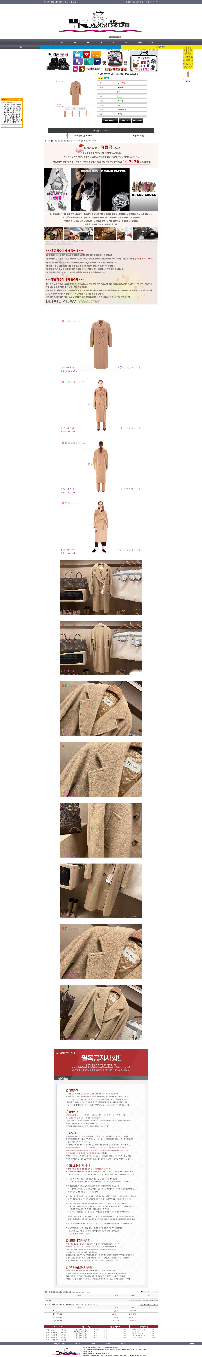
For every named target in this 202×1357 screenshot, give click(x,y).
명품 (125, 42)
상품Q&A (155, 1300)
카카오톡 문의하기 (161, 47)
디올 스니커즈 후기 (137, 1338)
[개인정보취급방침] (64, 1344)
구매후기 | (60, 2)
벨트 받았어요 (136, 1332)
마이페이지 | (148, 2)
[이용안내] (98, 1344)
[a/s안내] (112, 1344)
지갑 (62, 42)
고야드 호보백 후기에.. (139, 1336)
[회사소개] (82, 1344)
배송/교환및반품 (139, 1300)
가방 (50, 42)
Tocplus (4, 99)
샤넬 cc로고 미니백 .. (138, 1334)
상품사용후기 (148, 1300)
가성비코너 (138, 42)
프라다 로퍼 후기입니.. (139, 1330)
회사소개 (73, 2)
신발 (100, 42)
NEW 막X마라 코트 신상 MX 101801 (82, 136)
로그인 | (135, 2)
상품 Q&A (115, 1326)
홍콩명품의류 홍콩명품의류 (63, 141)
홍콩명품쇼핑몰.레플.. (81, 1330)
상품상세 (132, 1300)
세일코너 (54, 1335)
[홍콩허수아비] (101, 35)
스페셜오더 (54, 1340)
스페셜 (151, 42)
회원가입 (63, 1340)
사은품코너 (54, 1337)
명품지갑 (63, 1330)
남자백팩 (63, 1332)
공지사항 (86, 1326)
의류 (87, 42)
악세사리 (54, 1332)
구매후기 (144, 1326)
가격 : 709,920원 (138, 136)
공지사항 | (47, 2)
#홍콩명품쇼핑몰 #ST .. (81, 1332)
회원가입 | (141, 2)
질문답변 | (53, 2)
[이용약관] (123, 1344)
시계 (113, 42)
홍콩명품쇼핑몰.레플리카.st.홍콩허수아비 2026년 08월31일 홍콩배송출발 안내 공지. (110, 50)
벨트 (75, 42)
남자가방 (63, 1335)
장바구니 (155, 2)
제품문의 (57, 1311)
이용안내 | (67, 2)
